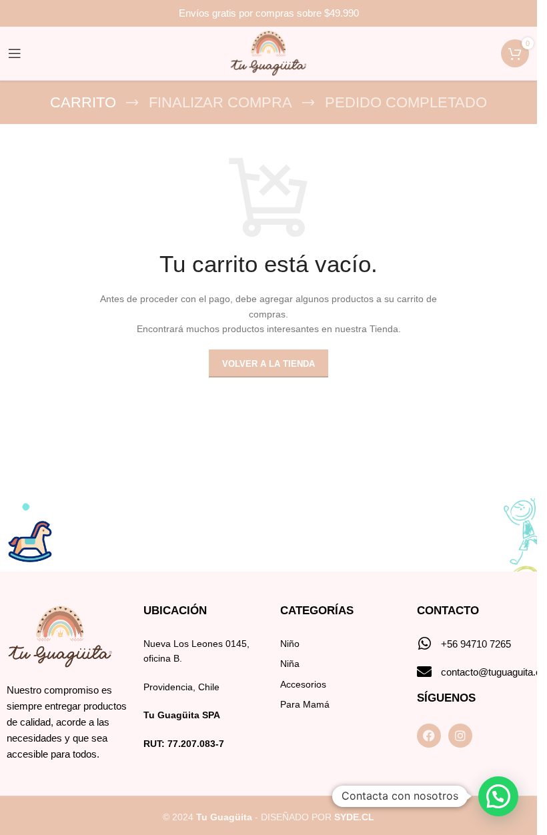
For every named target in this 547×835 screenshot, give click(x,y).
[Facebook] (429, 736)
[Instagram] (460, 736)
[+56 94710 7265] (424, 643)
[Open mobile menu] (14, 53)
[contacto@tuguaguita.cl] (424, 671)
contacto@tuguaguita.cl (492, 672)
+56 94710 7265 (476, 644)
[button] (498, 796)
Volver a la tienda (268, 364)
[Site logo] (268, 52)
